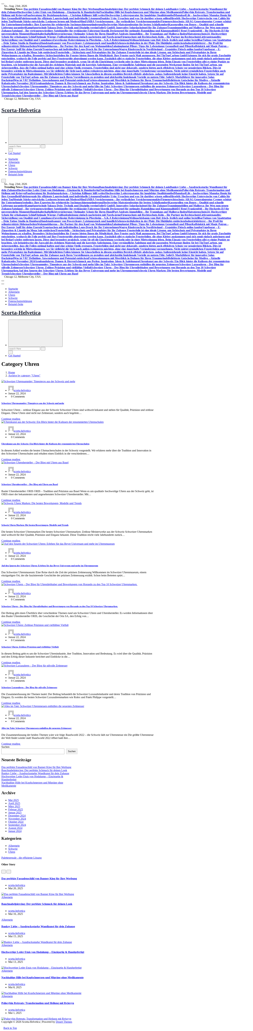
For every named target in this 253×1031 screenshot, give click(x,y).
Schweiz (13, 168)
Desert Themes (64, 1021)
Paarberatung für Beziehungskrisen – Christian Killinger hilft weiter (65, 15)
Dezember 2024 (17, 815)
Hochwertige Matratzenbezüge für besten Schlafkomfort (135, 24)
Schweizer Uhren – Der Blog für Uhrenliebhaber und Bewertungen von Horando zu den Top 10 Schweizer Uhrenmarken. (59, 606)
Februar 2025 (15, 809)
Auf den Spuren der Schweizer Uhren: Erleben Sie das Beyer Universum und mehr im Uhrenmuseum (78, 92)
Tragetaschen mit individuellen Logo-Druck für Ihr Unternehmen (80, 49)
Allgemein (14, 162)
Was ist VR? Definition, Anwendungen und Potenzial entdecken (51, 80)
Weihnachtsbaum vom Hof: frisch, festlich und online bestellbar (166, 39)
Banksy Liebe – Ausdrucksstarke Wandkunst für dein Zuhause (35, 773)
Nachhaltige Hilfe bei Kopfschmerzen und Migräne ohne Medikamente (141, 12)
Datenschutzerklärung (20, 171)
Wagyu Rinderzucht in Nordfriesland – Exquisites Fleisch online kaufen (160, 49)
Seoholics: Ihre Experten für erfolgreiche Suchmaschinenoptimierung (62, 24)
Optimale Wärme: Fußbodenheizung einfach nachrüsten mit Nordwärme (78, 36)
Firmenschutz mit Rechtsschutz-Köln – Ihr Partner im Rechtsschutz (160, 36)
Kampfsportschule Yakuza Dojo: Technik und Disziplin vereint (61, 27)
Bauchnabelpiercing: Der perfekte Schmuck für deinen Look (134, 9)
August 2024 (15, 828)
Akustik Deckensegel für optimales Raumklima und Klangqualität (138, 30)
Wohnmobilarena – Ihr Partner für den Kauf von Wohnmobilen (74, 46)
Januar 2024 (15, 831)
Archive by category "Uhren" (24, 375)
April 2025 (14, 803)
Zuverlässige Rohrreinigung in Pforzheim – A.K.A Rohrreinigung (91, 39)
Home (11, 372)
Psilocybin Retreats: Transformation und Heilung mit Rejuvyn (37, 1003)
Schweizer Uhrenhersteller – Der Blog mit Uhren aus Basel (44, 95)
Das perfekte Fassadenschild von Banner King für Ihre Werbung (61, 9)
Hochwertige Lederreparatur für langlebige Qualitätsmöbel (139, 15)
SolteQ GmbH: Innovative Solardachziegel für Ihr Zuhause (132, 27)
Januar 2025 (15, 812)
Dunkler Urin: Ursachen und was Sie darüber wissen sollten (135, 18)
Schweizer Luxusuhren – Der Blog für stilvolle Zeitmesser (29, 687)
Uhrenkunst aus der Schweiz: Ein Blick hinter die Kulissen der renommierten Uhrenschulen (45, 443)
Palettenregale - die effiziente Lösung (21, 857)
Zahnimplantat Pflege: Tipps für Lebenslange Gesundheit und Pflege (152, 46)
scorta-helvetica (22, 390)
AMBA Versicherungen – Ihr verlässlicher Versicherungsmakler (123, 21)
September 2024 (17, 824)
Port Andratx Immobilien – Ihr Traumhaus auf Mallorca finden (150, 33)
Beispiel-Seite (15, 174)
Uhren (11, 165)
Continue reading (11, 418)
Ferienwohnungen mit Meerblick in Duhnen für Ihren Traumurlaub (128, 80)
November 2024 (17, 818)
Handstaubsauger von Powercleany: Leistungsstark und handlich (78, 43)
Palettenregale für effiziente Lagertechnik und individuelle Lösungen (60, 18)
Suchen (5, 746)
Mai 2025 (13, 800)
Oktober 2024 (15, 821)
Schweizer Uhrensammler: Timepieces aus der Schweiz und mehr (56, 86)
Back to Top (10, 1028)
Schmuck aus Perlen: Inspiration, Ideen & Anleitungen (107, 83)
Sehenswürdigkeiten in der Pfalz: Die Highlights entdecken (151, 43)
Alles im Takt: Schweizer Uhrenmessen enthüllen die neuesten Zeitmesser (136, 86)
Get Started (14, 153)
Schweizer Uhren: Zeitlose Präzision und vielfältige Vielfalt (57, 89)
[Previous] (3, 871)
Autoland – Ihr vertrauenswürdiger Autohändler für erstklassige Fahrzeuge (56, 30)
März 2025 (14, 806)
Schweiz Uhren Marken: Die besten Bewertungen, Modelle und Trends (34, 525)
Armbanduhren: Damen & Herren (55, 83)
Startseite (13, 159)
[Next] (9, 871)
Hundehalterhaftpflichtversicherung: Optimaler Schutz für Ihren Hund (71, 33)
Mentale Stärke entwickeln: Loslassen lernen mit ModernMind (49, 21)
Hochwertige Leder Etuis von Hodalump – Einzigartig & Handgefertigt (58, 12)
